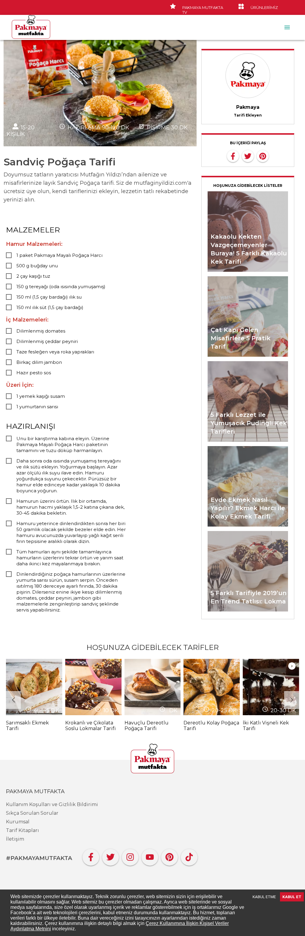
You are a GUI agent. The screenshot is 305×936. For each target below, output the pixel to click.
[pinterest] (263, 155)
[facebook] (233, 155)
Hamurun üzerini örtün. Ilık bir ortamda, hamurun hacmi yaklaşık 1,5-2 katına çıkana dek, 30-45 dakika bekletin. (70, 507)
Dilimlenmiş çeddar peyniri (47, 341)
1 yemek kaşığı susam (40, 396)
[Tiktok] (189, 855)
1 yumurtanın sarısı (37, 406)
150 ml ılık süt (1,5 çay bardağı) (49, 307)
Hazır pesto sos (33, 372)
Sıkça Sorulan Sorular (32, 813)
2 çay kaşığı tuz (33, 276)
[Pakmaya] (152, 758)
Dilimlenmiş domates (40, 331)
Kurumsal (17, 822)
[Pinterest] (169, 855)
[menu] (287, 27)
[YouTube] (149, 855)
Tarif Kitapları (22, 830)
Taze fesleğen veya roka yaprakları (55, 352)
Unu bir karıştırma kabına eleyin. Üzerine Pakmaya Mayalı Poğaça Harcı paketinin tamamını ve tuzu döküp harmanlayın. (62, 444)
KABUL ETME (264, 897)
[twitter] (248, 155)
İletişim (15, 839)
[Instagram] (130, 855)
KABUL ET (291, 897)
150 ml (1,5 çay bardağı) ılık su (49, 297)
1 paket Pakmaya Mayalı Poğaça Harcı (59, 255)
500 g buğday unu (37, 265)
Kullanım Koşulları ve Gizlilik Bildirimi (52, 804)
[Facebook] (91, 855)
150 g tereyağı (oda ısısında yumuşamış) (60, 286)
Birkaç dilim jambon (39, 362)
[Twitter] (110, 855)
